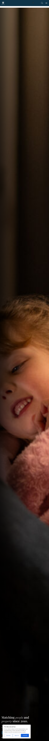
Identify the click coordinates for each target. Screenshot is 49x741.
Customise (8, 735)
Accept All (25, 735)
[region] (17, 731)
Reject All (17, 735)
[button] (33, 3)
